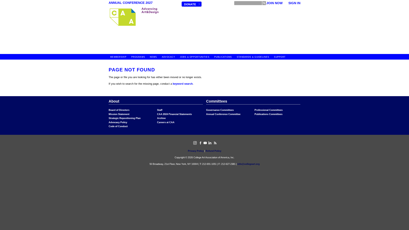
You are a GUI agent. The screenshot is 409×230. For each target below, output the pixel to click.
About (114, 101)
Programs (138, 57)
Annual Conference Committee (223, 114)
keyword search (183, 83)
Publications (223, 57)
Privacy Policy (196, 151)
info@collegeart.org (248, 164)
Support (280, 57)
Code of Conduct (118, 126)
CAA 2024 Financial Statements (174, 114)
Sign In (294, 3)
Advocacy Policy (118, 122)
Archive (161, 118)
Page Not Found (132, 69)
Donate (190, 4)
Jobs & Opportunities (194, 57)
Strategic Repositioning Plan (125, 118)
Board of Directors (119, 110)
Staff (159, 110)
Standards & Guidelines (253, 57)
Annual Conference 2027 (131, 2)
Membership (118, 57)
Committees (216, 101)
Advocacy (168, 57)
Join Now (274, 3)
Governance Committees (220, 110)
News (153, 57)
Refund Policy (213, 151)
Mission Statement (119, 114)
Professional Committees (269, 110)
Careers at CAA (165, 122)
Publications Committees (268, 114)
